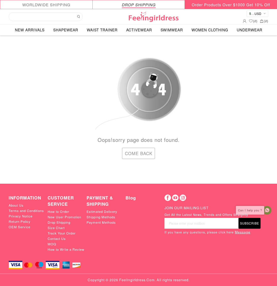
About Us (16, 205)
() (255, 21)
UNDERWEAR (249, 29)
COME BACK (138, 153)
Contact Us (57, 238)
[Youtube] (175, 197)
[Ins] (183, 197)
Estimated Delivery (102, 211)
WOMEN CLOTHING (210, 29)
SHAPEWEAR (65, 29)
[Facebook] (167, 197)
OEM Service (19, 227)
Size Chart (56, 227)
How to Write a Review (66, 249)
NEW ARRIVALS (30, 29)
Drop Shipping (59, 222)
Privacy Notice (20, 216)
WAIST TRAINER (102, 29)
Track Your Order (62, 233)
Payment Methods (101, 222)
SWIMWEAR (172, 29)
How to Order (58, 211)
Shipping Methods (101, 217)
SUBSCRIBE (249, 223)
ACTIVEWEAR (139, 29)
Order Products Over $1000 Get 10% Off (231, 4)
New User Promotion (64, 217)
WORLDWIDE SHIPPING (46, 4)
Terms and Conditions (26, 210)
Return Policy (20, 221)
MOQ (52, 244)
